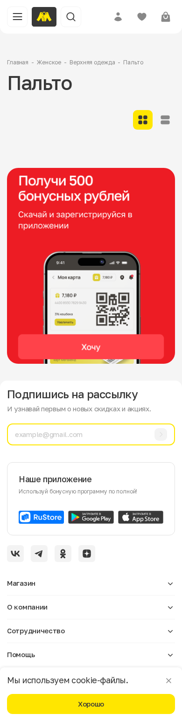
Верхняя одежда (92, 62)
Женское (49, 62)
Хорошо (91, 704)
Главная (17, 62)
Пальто (133, 62)
